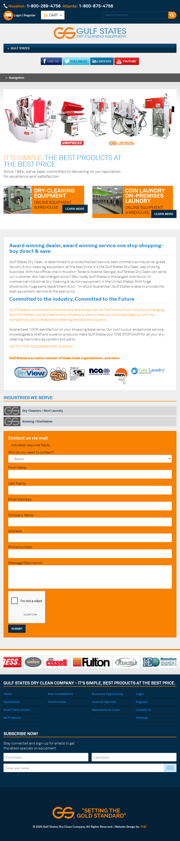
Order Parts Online (17, 710)
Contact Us (143, 710)
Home (8, 694)
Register (30, 15)
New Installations (60, 694)
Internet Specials (104, 702)
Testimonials (57, 702)
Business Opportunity (107, 694)
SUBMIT (16, 628)
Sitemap (142, 717)
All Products (12, 717)
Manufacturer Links (106, 710)
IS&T (144, 826)
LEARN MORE (75, 209)
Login (17, 15)
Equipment (11, 702)
